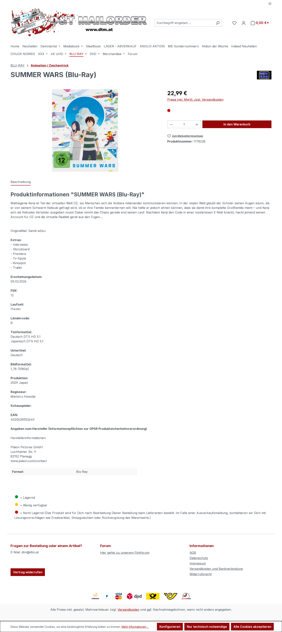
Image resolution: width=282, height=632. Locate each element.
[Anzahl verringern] (171, 124)
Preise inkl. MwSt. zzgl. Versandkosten (195, 99)
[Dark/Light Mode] (270, 3)
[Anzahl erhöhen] (197, 124)
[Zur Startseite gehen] (79, 22)
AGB (193, 553)
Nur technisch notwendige (207, 627)
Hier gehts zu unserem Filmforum (124, 553)
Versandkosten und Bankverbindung (216, 569)
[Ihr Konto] (243, 23)
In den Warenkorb (236, 124)
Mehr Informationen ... (135, 626)
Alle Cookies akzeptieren (252, 627)
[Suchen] (217, 23)
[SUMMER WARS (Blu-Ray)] (85, 130)
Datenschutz (199, 558)
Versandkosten (128, 609)
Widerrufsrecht (201, 574)
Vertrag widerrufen (27, 572)
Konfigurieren (169, 627)
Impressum (198, 563)
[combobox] (184, 23)
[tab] (21, 182)
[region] (85, 130)
